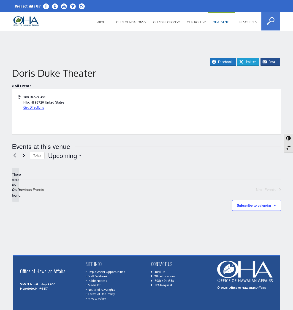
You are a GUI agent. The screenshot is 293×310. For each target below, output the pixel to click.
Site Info (94, 264)
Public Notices (97, 281)
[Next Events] (23, 155)
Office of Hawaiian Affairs (26, 21)
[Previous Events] (14, 155)
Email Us (159, 272)
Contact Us (161, 264)
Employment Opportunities (106, 272)
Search (270, 21)
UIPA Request (163, 285)
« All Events (21, 86)
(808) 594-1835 (164, 281)
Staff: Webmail (98, 276)
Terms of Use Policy (101, 294)
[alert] (15, 184)
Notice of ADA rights (101, 289)
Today (37, 155)
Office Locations (165, 276)
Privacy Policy (97, 298)
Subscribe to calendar (254, 205)
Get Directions (33, 107)
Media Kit (94, 285)
